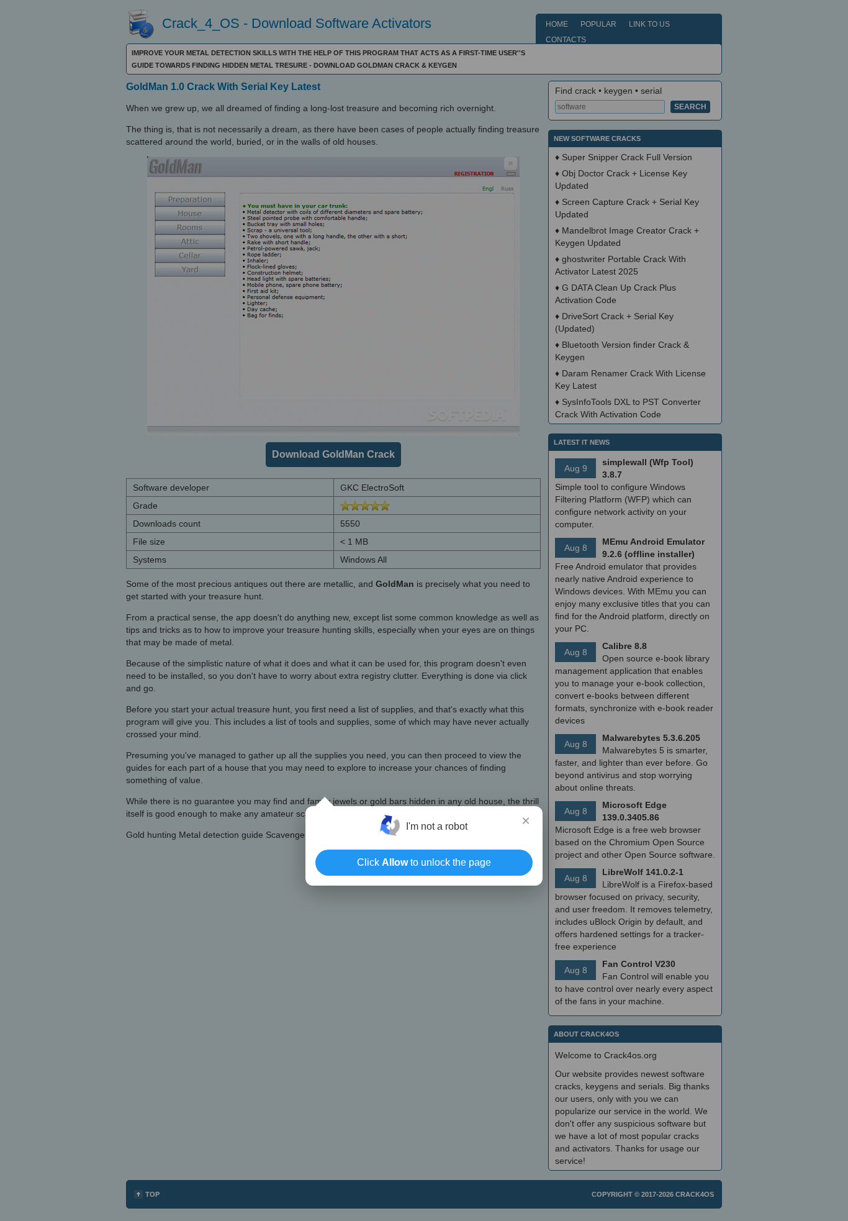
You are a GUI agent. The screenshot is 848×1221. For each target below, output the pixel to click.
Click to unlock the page (424, 862)
